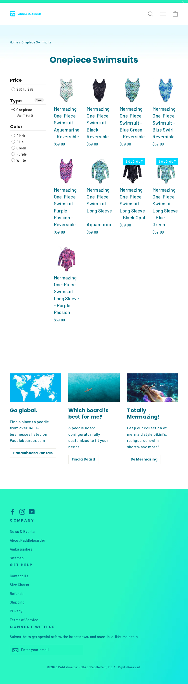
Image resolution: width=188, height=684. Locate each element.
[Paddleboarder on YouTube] (32, 511)
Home (14, 42)
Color (16, 126)
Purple (21, 154)
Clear (39, 100)
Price (16, 80)
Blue (20, 142)
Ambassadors (21, 549)
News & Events (22, 531)
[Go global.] (35, 387)
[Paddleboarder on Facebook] (13, 511)
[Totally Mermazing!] (152, 387)
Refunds (17, 593)
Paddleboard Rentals (33, 452)
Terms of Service (24, 620)
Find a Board (83, 459)
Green (21, 148)
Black (20, 136)
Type (16, 101)
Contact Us (19, 576)
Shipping (17, 602)
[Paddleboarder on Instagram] (22, 511)
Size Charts (19, 584)
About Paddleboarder (28, 540)
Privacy (16, 611)
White (21, 160)
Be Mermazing (143, 459)
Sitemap (17, 558)
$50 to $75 (24, 89)
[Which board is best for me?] (93, 387)
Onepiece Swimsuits (25, 112)
